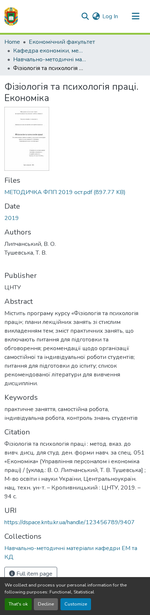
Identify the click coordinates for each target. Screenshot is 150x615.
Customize (75, 604)
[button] (11, 16)
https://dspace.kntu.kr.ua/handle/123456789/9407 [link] (69, 522)
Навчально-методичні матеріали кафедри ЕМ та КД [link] (49, 59)
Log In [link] (110, 16)
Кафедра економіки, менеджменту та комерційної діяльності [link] (49, 51)
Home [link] (12, 42)
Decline (46, 604)
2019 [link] (11, 218)
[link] (75, 192)
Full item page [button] (33, 574)
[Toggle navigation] (135, 16)
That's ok (18, 604)
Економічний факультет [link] (62, 42)
